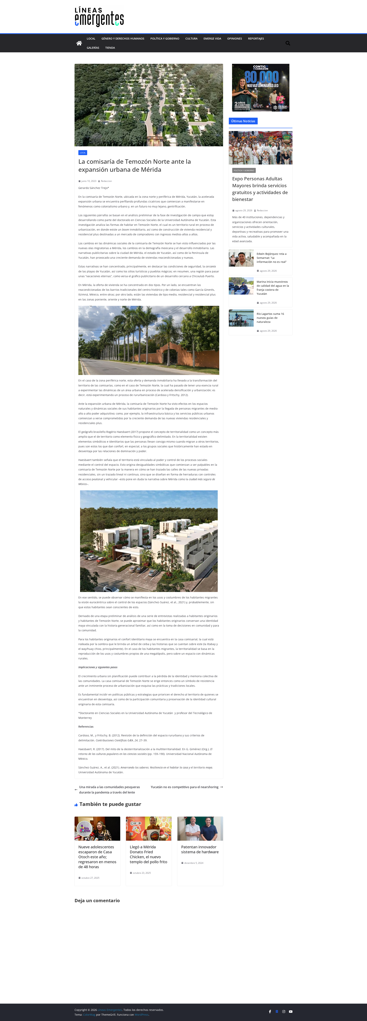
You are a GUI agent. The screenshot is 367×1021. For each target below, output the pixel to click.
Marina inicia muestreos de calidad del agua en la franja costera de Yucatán (273, 288)
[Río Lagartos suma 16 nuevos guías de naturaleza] (241, 322)
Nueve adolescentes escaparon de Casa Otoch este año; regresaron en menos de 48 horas (97, 856)
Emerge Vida (212, 38)
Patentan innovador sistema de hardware (200, 849)
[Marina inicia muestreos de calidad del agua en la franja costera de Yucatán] (241, 292)
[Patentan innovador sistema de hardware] (200, 819)
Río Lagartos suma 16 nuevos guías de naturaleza (270, 318)
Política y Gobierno (164, 38)
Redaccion (106, 181)
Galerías (93, 47)
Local (91, 38)
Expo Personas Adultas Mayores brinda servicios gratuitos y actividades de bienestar (260, 188)
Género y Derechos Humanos (122, 38)
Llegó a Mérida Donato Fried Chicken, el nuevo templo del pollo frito (148, 854)
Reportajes (256, 38)
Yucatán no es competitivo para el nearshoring (184, 787)
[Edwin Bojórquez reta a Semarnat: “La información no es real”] (241, 262)
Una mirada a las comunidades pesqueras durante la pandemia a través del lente (109, 790)
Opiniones (234, 38)
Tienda (110, 47)
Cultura (191, 38)
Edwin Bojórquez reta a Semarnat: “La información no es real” (272, 258)
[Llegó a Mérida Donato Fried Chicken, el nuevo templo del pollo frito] (149, 819)
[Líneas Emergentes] (79, 43)
